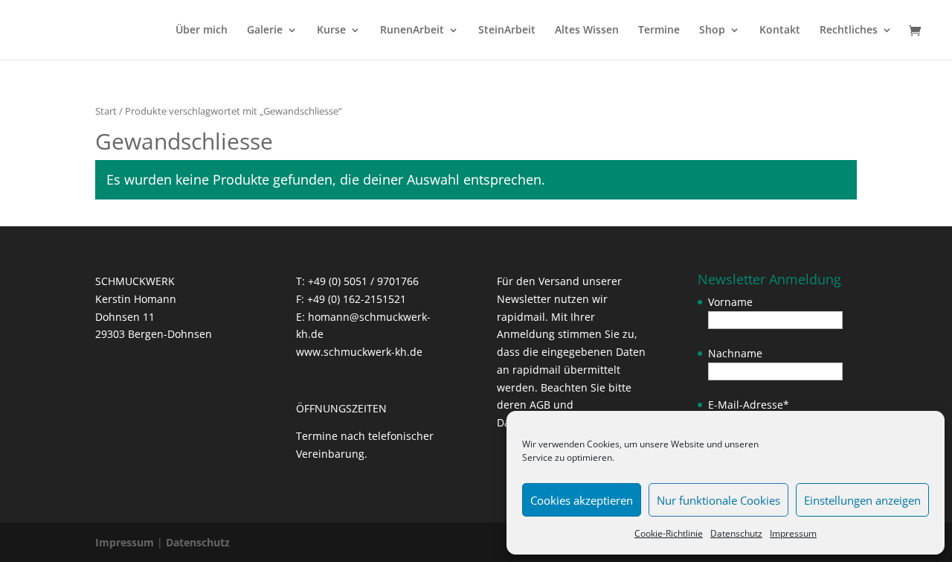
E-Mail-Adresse (748, 404)
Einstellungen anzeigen (862, 500)
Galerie (265, 30)
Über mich (202, 30)
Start (106, 111)
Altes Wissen (587, 30)
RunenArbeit (412, 30)
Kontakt (779, 30)
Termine (659, 30)
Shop (712, 30)
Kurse (331, 30)
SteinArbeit (507, 30)
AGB (540, 404)
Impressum (793, 533)
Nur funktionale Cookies (718, 500)
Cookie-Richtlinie (668, 533)
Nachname (735, 353)
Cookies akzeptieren (581, 500)
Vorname (730, 302)
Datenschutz (736, 533)
